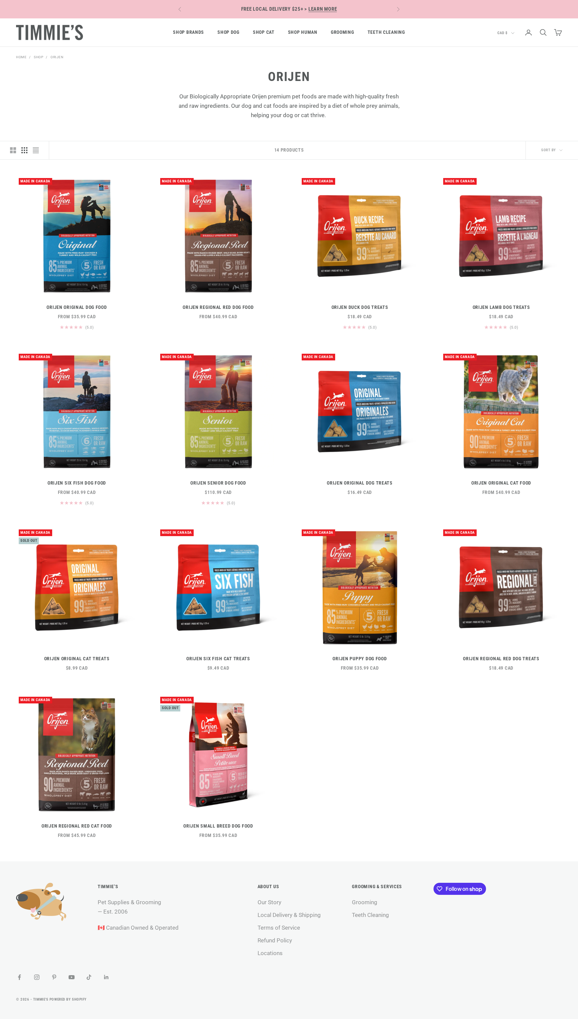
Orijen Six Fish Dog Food (76, 483)
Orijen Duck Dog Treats (359, 307)
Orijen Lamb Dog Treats (501, 307)
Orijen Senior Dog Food (218, 483)
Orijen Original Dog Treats (360, 483)
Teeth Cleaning (386, 32)
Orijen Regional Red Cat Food (76, 826)
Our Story (269, 902)
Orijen (57, 57)
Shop (38, 57)
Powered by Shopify (68, 999)
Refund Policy (275, 940)
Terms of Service (279, 927)
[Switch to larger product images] (13, 150)
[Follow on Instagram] (36, 977)
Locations (270, 953)
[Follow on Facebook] (19, 977)
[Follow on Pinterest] (54, 977)
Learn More (322, 9)
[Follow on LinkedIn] (106, 977)
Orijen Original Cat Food (501, 483)
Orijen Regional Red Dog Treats (501, 659)
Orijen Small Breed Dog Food (218, 826)
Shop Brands (188, 32)
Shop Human (302, 32)
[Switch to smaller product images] (24, 150)
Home (21, 57)
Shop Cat (264, 32)
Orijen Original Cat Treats (77, 659)
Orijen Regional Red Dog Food (218, 307)
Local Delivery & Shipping (289, 915)
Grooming (342, 32)
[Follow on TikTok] (89, 977)
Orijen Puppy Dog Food (359, 659)
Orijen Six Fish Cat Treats (218, 659)
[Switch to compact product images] (36, 150)
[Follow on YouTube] (71, 977)
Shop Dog (228, 32)
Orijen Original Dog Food (76, 307)
